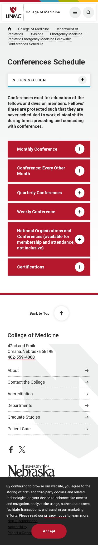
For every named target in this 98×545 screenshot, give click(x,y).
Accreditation (20, 393)
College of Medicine (43, 12)
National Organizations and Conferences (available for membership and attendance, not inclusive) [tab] (46, 239)
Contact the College (26, 382)
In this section (28, 80)
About (13, 370)
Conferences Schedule (25, 44)
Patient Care (19, 428)
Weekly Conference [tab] (36, 211)
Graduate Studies (24, 417)
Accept (49, 531)
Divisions (37, 34)
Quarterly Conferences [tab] (39, 192)
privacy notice (55, 516)
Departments (20, 405)
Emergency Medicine (66, 34)
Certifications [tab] (30, 266)
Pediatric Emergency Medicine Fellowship (40, 39)
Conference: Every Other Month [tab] (41, 170)
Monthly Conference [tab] (37, 149)
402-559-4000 (21, 357)
